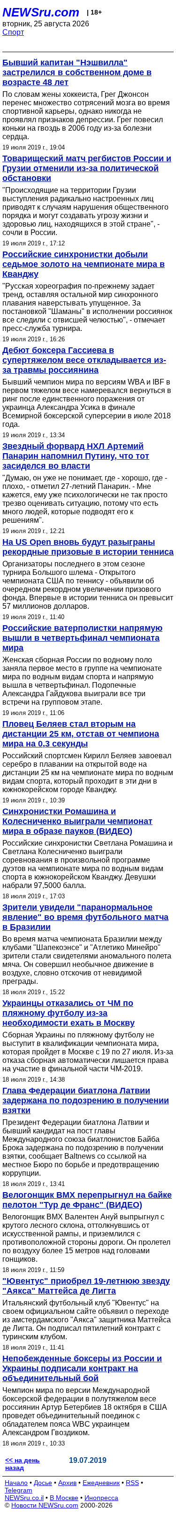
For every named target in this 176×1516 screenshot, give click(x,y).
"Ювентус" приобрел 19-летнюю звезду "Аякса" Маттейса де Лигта (86, 1286)
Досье (43, 1482)
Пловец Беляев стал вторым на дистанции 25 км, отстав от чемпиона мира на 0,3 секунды (80, 733)
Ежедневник (101, 1482)
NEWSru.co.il (24, 1497)
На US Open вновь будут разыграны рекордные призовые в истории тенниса (88, 547)
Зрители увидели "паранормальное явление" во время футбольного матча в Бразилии (85, 917)
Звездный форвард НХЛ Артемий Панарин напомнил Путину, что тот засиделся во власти (75, 456)
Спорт (13, 32)
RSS (132, 1482)
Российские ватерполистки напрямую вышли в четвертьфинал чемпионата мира (82, 637)
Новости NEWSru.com (44, 1505)
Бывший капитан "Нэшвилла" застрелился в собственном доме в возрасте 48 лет (77, 72)
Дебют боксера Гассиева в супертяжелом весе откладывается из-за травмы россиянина (84, 360)
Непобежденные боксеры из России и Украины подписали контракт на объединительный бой (82, 1368)
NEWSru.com (40, 12)
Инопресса (101, 1497)
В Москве (64, 1497)
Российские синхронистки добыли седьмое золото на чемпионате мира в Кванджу (83, 264)
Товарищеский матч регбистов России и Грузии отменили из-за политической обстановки (86, 168)
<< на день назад (22, 1463)
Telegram (18, 1490)
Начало (16, 1482)
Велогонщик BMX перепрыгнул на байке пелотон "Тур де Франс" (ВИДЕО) (87, 1200)
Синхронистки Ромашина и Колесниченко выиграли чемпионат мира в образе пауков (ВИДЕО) (77, 821)
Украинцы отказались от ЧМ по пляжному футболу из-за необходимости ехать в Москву (68, 1013)
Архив (67, 1482)
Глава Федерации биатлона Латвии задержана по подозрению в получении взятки (85, 1100)
